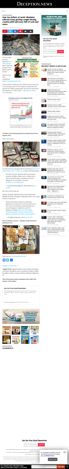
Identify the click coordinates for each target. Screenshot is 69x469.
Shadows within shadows (53, 111)
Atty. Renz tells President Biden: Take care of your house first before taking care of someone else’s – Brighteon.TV (56, 189)
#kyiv (31, 212)
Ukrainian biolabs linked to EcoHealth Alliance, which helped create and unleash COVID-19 (56, 134)
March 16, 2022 (27, 217)
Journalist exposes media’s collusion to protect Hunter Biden (56, 105)
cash (24, 269)
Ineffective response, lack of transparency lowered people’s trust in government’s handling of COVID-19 (56, 152)
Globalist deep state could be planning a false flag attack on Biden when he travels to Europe (56, 170)
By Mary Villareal (57, 156)
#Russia (26, 212)
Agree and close (52, 459)
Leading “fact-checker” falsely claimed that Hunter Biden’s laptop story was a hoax (56, 118)
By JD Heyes (56, 96)
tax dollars (5, 273)
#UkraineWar (28, 210)
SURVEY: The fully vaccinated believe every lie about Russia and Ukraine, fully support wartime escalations (56, 72)
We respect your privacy (26, 452)
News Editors (16, 27)
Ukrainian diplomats (32, 273)
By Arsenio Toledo (57, 146)
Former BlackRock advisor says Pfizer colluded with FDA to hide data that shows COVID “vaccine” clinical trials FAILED (56, 230)
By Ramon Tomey (57, 207)
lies (27, 271)
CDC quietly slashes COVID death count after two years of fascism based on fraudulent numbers (56, 126)
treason (17, 273)
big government (17, 269)
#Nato (8, 214)
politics (31, 271)
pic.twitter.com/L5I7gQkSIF (27, 214)
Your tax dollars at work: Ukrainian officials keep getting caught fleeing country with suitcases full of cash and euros (57, 162)
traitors (12, 273)
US (3, 275)
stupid (36, 271)
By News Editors (57, 101)
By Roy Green (56, 192)
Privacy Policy (34, 463)
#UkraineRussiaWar (12, 212)
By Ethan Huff (56, 75)
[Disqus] (21, 372)
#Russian (21, 212)
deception (13, 271)
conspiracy (35, 269)
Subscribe (61, 467)
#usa (11, 214)
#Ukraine (21, 210)
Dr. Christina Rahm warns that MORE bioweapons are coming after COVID (57, 204)
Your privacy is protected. (9, 302)
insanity (23, 271)
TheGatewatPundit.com (13, 81)
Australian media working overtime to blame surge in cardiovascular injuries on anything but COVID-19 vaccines (56, 143)
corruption (5, 271)
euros (18, 271)
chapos (28, 269)
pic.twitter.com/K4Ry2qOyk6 (14, 182)
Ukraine (22, 273)
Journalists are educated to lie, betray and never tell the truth (55, 196)
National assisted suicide (54, 99)
